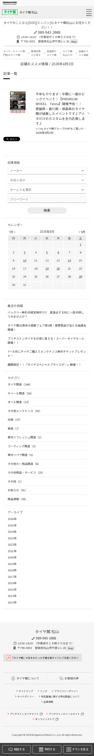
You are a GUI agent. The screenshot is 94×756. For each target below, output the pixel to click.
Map (73, 41)
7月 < (12, 232)
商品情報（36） (18, 499)
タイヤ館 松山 (28, 12)
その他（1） (15, 481)
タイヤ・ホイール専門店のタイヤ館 (14, 53)
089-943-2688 (49, 32)
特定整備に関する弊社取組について (60, 696)
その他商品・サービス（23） (26, 472)
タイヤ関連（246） (20, 384)
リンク (43, 691)
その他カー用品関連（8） (24, 464)
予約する (49, 749)
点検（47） (15, 419)
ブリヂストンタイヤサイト (24, 714)
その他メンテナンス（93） (25, 411)
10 (24, 260)
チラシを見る (80, 749)
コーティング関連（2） (22, 446)
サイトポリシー (25, 696)
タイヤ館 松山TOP (67, 53)
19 (47, 268)
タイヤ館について (27, 678)
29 (80, 276)
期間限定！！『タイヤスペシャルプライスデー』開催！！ (44, 364)
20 (58, 268)
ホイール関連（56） (20, 393)
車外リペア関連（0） (21, 455)
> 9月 (81, 232)
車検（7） (14, 428)
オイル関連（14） (19, 402)
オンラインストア (44, 719)
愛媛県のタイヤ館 (51, 53)
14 (69, 260)
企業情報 (48, 701)
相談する (19, 749)
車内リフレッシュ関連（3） (25, 437)
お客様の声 (71, 678)
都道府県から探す (36, 53)
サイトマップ (26, 691)
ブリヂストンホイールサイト (64, 714)
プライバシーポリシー (66, 691)
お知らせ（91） (18, 490)
